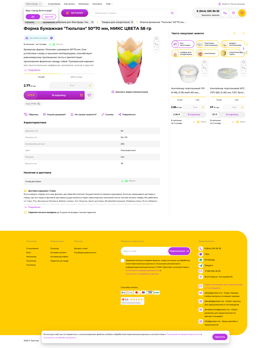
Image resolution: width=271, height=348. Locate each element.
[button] (33, 3)
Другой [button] (49, 17)
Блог (28, 252)
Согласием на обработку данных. (142, 274)
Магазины (84, 4)
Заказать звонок (210, 15)
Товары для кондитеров (116, 22)
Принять (220, 336)
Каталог (29, 22)
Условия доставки (59, 257)
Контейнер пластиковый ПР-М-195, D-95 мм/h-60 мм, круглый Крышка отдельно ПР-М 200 (188, 91)
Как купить (69, 4)
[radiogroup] (188, 100)
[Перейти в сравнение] (225, 13)
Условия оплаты (58, 252)
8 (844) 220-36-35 (208, 11)
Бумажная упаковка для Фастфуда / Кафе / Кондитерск (66, 22)
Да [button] (33, 17)
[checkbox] (123, 260)
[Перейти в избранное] (233, 13)
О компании (54, 4)
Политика (31, 261)
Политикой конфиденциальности (142, 270)
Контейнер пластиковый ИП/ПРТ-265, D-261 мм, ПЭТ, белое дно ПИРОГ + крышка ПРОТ (227, 91)
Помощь (54, 248)
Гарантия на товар (59, 261)
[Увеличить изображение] (188, 72)
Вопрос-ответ (81, 248)
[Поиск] (172, 13)
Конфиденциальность (85, 252)
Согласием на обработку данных (59, 337)
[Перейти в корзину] (242, 13)
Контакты (97, 4)
